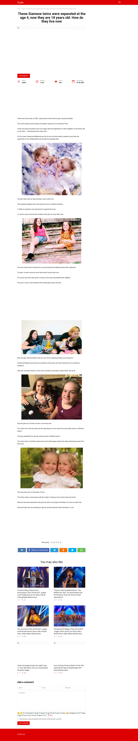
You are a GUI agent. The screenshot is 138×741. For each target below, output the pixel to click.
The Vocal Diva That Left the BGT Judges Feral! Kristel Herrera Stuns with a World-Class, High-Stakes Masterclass (32, 631)
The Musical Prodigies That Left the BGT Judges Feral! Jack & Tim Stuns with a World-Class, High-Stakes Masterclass (68, 631)
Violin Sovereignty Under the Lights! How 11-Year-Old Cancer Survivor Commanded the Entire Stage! (32, 668)
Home (19, 8)
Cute (20, 2)
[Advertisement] (51, 102)
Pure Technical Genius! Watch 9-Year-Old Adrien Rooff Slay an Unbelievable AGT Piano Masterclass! (69, 668)
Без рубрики (23, 76)
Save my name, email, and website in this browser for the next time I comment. (40, 719)
